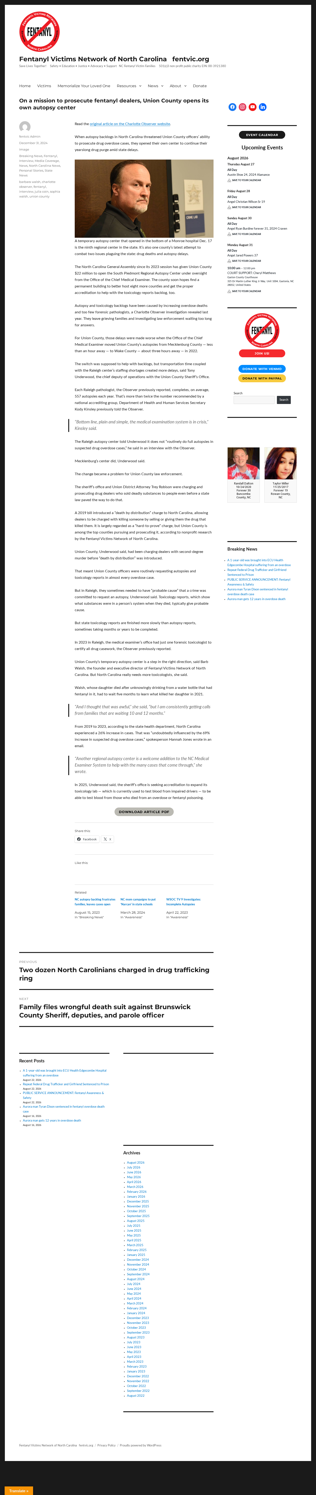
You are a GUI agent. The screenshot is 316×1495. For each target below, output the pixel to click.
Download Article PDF (144, 812)
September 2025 (138, 1216)
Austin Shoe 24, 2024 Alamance (248, 174)
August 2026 (136, 1162)
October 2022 (136, 1386)
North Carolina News (44, 165)
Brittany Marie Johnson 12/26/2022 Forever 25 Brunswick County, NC (280, 490)
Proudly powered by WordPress (140, 1445)
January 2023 (136, 1371)
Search (238, 393)
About (175, 86)
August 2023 (136, 1337)
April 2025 (134, 1240)
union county (39, 196)
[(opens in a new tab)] (152, 1063)
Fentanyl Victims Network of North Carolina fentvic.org (114, 59)
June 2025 (134, 1230)
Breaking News (30, 156)
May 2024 (134, 1293)
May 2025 (134, 1235)
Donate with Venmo (262, 369)
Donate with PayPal (262, 378)
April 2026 (134, 1182)
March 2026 (135, 1187)
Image (24, 149)
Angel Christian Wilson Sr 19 (246, 201)
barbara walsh (29, 182)
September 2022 (138, 1391)
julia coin (42, 191)
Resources (126, 86)
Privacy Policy (106, 1445)
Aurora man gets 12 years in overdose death (52, 1120)
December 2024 (138, 1259)
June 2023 (134, 1347)
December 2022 (138, 1376)
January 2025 (136, 1255)
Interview (26, 161)
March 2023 (135, 1361)
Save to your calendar (246, 180)
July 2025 (133, 1225)
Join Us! (262, 353)
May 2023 (134, 1352)
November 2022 (138, 1381)
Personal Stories (31, 170)
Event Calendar (262, 135)
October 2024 (136, 1269)
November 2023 (138, 1323)
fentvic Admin (29, 136)
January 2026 (136, 1196)
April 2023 (134, 1357)
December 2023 (138, 1318)
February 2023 (137, 1366)
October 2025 (136, 1211)
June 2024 (134, 1289)
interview (26, 191)
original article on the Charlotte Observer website (130, 124)
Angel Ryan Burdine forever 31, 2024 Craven (257, 228)
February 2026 (137, 1191)
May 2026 (134, 1177)
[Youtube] (253, 107)
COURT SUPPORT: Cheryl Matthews (251, 273)
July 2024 (133, 1284)
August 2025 (136, 1221)
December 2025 (138, 1201)
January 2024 (136, 1313)
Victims (44, 86)
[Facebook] (232, 107)
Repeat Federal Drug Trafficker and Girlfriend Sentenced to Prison (66, 1084)
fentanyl (40, 186)
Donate (200, 86)
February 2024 (137, 1308)
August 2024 (136, 1279)
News (153, 86)
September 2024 (138, 1274)
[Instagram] (243, 107)
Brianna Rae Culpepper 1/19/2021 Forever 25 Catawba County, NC (243, 490)
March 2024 (135, 1303)
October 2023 (136, 1327)
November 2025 (138, 1206)
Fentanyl (50, 156)
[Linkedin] (263, 107)
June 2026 (134, 1172)
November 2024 (138, 1264)
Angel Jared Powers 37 (242, 255)
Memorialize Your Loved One (84, 86)
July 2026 (133, 1167)
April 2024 (134, 1298)
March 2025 (135, 1245)
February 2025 (137, 1250)
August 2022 (136, 1395)
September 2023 (138, 1332)
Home (25, 86)
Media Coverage (47, 161)
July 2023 (133, 1342)
